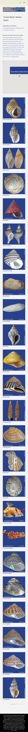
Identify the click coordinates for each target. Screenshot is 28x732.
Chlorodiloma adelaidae (7, 573)
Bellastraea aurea (6, 371)
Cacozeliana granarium (7, 422)
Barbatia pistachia (6, 296)
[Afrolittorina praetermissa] (14, 108)
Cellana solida (5, 497)
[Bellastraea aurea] (14, 360)
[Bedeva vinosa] (14, 334)
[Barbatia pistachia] (14, 284)
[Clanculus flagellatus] (14, 612)
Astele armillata (5, 220)
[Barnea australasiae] (14, 309)
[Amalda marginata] (14, 158)
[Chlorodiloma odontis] (14, 587)
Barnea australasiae (6, 321)
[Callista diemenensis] (14, 435)
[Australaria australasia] (14, 234)
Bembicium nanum (6, 396)
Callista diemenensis (6, 447)
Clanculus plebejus (6, 674)
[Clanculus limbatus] (14, 637)
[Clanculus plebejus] (14, 662)
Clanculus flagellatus (6, 623)
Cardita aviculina (6, 472)
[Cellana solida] (14, 486)
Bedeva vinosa (5, 346)
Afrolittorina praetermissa (7, 119)
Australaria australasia (7, 245)
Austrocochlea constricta (7, 270)
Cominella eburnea (6, 699)
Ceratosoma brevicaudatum (8, 548)
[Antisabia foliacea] (14, 183)
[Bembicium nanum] (14, 385)
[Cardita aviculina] (14, 460)
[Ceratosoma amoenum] (14, 511)
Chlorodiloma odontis (7, 598)
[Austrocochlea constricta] (14, 259)
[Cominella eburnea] (14, 687)
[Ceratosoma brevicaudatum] (14, 536)
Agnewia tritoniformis (6, 144)
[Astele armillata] (14, 208)
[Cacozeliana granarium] (14, 410)
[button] (19, 76)
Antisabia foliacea (6, 195)
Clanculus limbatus (6, 649)
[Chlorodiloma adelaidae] (14, 561)
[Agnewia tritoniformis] (14, 133)
